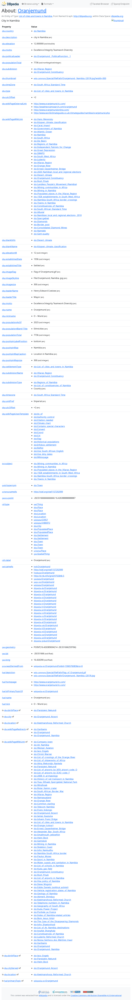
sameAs (9, 491)
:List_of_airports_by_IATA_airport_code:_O (55, 769)
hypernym (9, 485)
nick (6, 704)
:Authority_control (44, 417)
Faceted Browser (100, 3)
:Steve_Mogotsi (43, 884)
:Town (38, 485)
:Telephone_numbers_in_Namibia (51, 902)
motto (7, 50)
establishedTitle (11, 265)
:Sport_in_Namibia (44, 859)
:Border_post (42, 224)
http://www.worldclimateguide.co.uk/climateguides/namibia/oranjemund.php (72, 112)
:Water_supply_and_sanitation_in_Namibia (56, 862)
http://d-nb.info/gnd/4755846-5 (49, 575)
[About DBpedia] (10, 4)
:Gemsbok (40, 840)
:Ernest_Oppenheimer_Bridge (50, 168)
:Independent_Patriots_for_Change (52, 147)
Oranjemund (32, 10)
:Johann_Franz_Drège (45, 819)
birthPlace (11, 710)
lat (5, 653)
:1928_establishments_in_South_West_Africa (57, 196)
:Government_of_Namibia (48, 128)
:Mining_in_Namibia (45, 190)
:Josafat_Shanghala (44, 930)
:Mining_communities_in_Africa (50, 187)
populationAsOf (12, 322)
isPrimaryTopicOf (12, 691)
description (9, 37)
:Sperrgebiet (41, 218)
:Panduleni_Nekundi (45, 710)
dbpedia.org (117, 16)
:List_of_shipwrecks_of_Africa (49, 760)
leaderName (10, 290)
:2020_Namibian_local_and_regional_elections (57, 171)
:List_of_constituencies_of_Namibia (52, 385)
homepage (9, 681)
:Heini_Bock (41, 837)
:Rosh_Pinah (41, 181)
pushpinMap (10, 347)
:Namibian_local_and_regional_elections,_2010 (58, 215)
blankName (9, 246)
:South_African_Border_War (49, 791)
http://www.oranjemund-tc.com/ (49, 103)
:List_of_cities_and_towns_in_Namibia (53, 91)
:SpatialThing (42, 553)
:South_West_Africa (45, 156)
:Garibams (40, 729)
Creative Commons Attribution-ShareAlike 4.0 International (96, 995)
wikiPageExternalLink (14, 103)
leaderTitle (9, 297)
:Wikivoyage (41, 457)
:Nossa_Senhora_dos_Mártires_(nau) (53, 940)
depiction (8, 672)
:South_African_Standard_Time (50, 209)
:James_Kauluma (43, 816)
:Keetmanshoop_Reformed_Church (52, 723)
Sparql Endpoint (121, 3)
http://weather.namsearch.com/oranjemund (55, 106)
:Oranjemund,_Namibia (46, 735)
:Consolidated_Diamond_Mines (50, 227)
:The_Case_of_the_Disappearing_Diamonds (56, 921)
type (6, 91)
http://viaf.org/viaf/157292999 (48, 491)
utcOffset (8, 97)
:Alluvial (39, 212)
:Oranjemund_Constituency (49, 72)
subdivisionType (12, 382)
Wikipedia (43, 995)
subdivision (9, 68)
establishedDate (12, 259)
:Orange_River (42, 165)
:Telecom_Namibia (44, 806)
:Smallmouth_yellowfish (47, 834)
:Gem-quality (41, 233)
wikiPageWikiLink (12, 119)
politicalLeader (11, 56)
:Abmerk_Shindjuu (44, 896)
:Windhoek (40, 785)
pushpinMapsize (12, 360)
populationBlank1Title (14, 328)
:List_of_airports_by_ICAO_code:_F (52, 772)
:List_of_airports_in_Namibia (49, 878)
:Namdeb (40, 230)
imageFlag (9, 271)
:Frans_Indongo (43, 809)
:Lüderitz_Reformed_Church (49, 936)
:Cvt (37, 435)
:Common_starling (44, 803)
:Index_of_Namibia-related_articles (52, 915)
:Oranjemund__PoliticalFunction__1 (52, 56)
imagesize (9, 284)
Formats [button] (47, 3)
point (8, 498)
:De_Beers (40, 141)
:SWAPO (39, 153)
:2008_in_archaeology (46, 775)
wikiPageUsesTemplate (15, 413)
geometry (8, 647)
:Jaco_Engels (41, 751)
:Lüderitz (39, 159)
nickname (9, 316)
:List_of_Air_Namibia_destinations (51, 927)
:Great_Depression (44, 150)
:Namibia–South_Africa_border (50, 853)
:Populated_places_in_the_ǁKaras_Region (55, 193)
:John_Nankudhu (43, 850)
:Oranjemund (42, 566)
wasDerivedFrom (12, 666)
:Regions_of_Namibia (45, 144)
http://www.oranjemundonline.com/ (51, 109)
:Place (38, 507)
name (7, 309)
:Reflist (38, 448)
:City (37, 526)
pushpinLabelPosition (14, 341)
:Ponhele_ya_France (45, 912)
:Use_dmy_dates (43, 454)
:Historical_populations (46, 441)
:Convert (39, 429)
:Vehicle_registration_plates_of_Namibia (55, 890)
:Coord (38, 432)
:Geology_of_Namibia (45, 893)
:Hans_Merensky (43, 119)
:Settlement (41, 535)
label (6, 560)
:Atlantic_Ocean (43, 131)
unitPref (8, 401)
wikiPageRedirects (15, 729)
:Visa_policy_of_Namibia (47, 881)
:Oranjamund (42, 732)
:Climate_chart (42, 423)
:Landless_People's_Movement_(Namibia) (55, 184)
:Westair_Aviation (44, 748)
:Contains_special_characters (49, 426)
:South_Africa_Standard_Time (49, 84)
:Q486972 (42, 522)
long (6, 659)
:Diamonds (40, 221)
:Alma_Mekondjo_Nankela (48, 763)
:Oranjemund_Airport (46, 716)
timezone (8, 394)
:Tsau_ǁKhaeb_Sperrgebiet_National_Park (55, 782)
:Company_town (43, 741)
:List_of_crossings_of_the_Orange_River (54, 757)
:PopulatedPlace (43, 529)
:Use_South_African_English (49, 451)
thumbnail (9, 78)
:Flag (37, 438)
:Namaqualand (42, 797)
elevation (8, 43)
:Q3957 (41, 519)
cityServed (11, 968)
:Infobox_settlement (45, 444)
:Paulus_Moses (42, 856)
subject (7, 463)
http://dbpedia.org (82, 16)
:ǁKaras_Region (43, 68)
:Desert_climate (43, 175)
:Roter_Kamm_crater (45, 788)
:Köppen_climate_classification (50, 122)
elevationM (9, 252)
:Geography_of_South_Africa (49, 906)
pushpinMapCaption (14, 354)
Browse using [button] (31, 3)
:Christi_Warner (43, 754)
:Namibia (40, 31)
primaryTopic (12, 980)
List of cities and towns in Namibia (35, 16)
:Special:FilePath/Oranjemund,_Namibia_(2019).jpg (64, 675)
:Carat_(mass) (42, 125)
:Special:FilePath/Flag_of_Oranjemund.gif (60, 672)
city (7, 716)
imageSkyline (10, 278)
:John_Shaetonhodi (44, 924)
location (10, 723)
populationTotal (11, 62)
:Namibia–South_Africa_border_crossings (55, 199)
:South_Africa (42, 137)
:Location (40, 513)
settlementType (11, 366)
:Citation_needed (43, 420)
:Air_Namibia (41, 744)
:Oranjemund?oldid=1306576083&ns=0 (58, 666)
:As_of (38, 413)
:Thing (38, 504)
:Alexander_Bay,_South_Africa (49, 831)
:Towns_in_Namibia (45, 202)
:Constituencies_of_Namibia (49, 206)
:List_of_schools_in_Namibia (49, 865)
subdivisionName (12, 373)
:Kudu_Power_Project (46, 909)
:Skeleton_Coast (43, 847)
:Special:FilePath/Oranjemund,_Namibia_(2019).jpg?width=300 (70, 78)
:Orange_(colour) (43, 825)
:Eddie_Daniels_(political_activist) (51, 887)
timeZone (8, 84)
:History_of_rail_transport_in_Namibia (53, 779)
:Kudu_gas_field (43, 868)
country (8, 31)
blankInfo (8, 240)
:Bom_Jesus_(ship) (44, 918)
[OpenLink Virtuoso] (43, 991)
